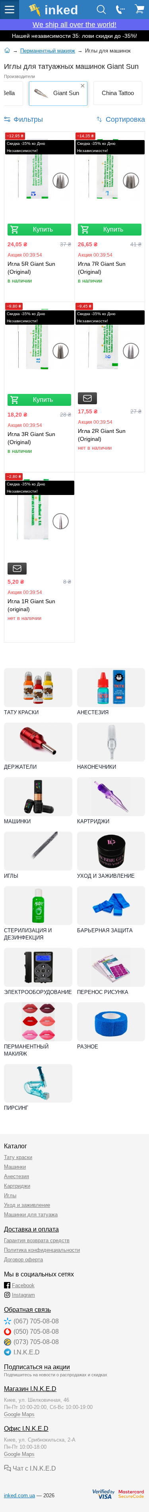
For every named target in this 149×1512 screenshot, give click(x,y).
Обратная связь (27, 1309)
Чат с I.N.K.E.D (33, 1468)
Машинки (17, 821)
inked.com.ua (19, 1495)
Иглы (11, 876)
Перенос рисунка (102, 992)
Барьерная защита (105, 930)
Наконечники (96, 767)
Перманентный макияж (26, 1050)
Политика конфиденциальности (42, 1250)
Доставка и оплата (31, 1229)
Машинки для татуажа (31, 1215)
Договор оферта (23, 1260)
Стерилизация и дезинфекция (28, 934)
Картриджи (93, 821)
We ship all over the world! (74, 25)
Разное (87, 1047)
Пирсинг (16, 1108)
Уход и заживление (106, 876)
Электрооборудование (38, 992)
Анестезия (92, 712)
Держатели (20, 767)
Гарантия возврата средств (37, 1240)
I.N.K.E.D (27, 1352)
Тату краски (21, 712)
